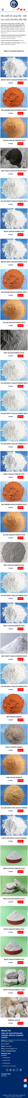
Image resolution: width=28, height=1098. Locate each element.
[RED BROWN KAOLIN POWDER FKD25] (14, 279)
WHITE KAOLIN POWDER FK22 (14, 231)
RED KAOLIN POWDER (14, 717)
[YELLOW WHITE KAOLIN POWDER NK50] (14, 370)
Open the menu (3, 9)
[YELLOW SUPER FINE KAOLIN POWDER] (14, 795)
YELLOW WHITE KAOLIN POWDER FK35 (14, 686)
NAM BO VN (22, 1095)
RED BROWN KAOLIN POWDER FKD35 (14, 504)
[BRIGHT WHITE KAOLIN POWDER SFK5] (14, 249)
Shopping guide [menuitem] (6, 1057)
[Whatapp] (14, 1070)
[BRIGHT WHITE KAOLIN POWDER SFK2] (14, 67)
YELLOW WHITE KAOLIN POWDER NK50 (14, 383)
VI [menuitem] (21, 9)
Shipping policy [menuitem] (6, 1063)
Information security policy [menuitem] (9, 1066)
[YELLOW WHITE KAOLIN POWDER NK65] (14, 400)
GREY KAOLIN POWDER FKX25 (14, 353)
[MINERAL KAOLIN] (14, 1007)
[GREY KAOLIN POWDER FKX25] (14, 340)
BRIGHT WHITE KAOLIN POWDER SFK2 (14, 80)
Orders (21, 83)
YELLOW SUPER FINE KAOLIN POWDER (14, 808)
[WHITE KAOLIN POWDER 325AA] (14, 977)
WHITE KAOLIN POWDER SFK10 (14, 474)
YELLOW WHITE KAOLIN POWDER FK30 (14, 444)
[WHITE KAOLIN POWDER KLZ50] (14, 855)
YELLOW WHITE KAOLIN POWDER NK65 (14, 413)
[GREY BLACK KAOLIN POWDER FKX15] (14, 158)
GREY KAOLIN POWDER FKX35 (14, 565)
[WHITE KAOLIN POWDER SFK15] (14, 613)
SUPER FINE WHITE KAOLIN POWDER (14, 838)
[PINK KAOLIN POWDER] (14, 764)
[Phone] (7, 1070)
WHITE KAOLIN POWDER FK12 (14, 959)
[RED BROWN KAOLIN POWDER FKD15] (14, 97)
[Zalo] (10, 1070)
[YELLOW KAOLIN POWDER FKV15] (14, 127)
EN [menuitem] (24, 9)
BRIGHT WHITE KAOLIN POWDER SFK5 (14, 262)
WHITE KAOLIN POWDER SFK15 (14, 626)
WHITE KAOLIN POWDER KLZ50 (14, 868)
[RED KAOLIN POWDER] (14, 704)
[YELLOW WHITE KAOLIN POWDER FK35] (14, 673)
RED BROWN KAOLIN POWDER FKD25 (14, 292)
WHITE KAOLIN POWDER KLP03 (14, 899)
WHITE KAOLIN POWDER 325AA (14, 990)
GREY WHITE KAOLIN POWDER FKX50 (14, 656)
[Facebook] (17, 1070)
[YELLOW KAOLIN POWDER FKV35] (14, 522)
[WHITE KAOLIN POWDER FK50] (14, 916)
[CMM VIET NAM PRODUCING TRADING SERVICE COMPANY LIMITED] (14, 4)
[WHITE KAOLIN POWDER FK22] (14, 218)
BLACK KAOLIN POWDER (14, 747)
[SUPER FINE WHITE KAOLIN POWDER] (14, 825)
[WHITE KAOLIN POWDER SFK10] (14, 461)
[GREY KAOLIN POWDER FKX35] (14, 552)
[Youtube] (20, 1070)
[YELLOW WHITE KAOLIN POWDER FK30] (14, 431)
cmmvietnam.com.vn (11, 1051)
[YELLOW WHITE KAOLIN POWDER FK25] (14, 582)
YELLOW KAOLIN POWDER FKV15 (14, 140)
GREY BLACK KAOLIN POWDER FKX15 (14, 171)
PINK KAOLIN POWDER (14, 777)
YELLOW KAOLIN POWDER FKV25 (14, 322)
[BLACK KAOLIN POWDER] (14, 734)
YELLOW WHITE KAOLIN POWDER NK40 (14, 201)
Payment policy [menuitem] (6, 1060)
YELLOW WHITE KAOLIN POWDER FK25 (14, 595)
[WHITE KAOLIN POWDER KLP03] (14, 886)
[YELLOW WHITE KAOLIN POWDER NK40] (14, 188)
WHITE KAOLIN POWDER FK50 (14, 929)
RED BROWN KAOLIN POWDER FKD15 (14, 110)
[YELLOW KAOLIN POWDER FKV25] (14, 309)
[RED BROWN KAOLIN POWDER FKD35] (14, 491)
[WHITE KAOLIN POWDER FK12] (14, 946)
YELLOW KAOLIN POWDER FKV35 (14, 535)
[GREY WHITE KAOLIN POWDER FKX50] (14, 643)
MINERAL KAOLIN (14, 1020)
